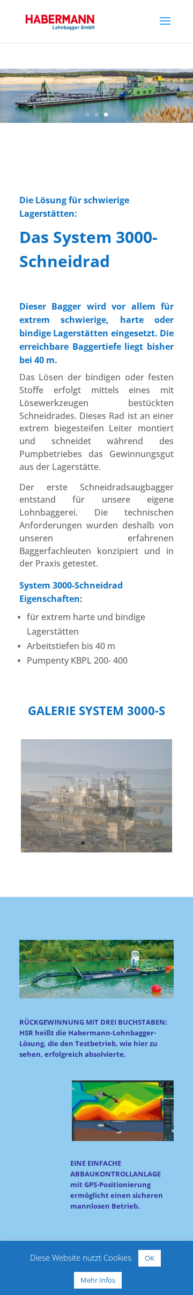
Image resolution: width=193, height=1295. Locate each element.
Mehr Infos (97, 1280)
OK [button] (149, 1258)
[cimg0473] (96, 849)
